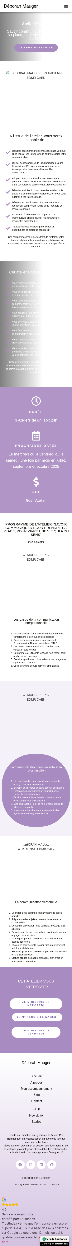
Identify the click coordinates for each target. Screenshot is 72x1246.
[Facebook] (20, 1164)
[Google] (51, 1164)
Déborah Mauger (21, 6)
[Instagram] (30, 1164)
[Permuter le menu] (66, 6)
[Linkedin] (41, 1164)
